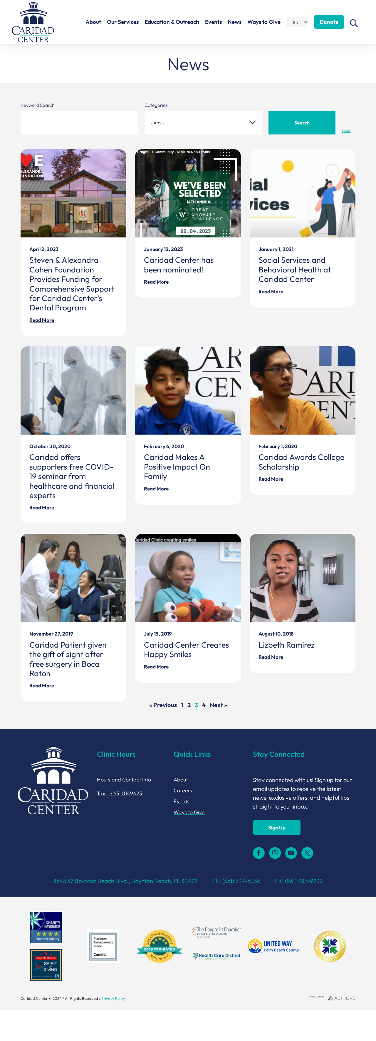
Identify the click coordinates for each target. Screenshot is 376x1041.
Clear (346, 131)
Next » (218, 705)
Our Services (123, 21)
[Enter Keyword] (79, 122)
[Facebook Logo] (259, 853)
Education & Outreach (172, 21)
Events (213, 21)
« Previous (163, 705)
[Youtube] (291, 853)
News (234, 21)
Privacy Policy (113, 998)
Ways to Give (264, 21)
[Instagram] (275, 853)
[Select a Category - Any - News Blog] (203, 122)
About (93, 21)
